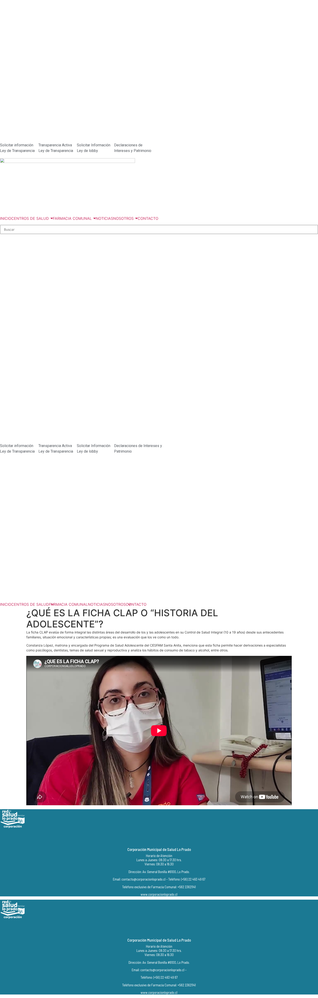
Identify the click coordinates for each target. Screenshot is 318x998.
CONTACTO (136, 604)
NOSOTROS (115, 604)
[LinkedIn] (171, 838)
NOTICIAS (96, 604)
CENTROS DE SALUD (30, 604)
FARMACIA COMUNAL (68, 604)
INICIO (5, 604)
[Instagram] (164, 838)
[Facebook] (156, 838)
